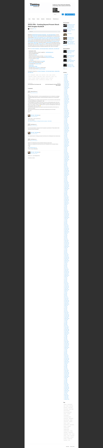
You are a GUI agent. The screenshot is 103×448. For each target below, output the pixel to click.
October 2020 (66, 158)
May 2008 (65, 337)
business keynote (70, 407)
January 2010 (66, 313)
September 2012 (66, 275)
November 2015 (66, 229)
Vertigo (35, 43)
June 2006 (65, 365)
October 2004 (66, 389)
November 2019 (66, 171)
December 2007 (66, 343)
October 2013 (66, 259)
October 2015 (66, 230)
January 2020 (66, 169)
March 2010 (66, 311)
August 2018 (66, 189)
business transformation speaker (67, 412)
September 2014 (66, 246)
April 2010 (65, 310)
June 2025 (65, 91)
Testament (40, 43)
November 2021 (66, 142)
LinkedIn (37, 58)
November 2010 (66, 301)
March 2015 (66, 239)
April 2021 (65, 151)
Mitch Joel (34, 28)
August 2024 (66, 103)
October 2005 (66, 375)
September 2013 (66, 260)
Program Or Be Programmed (38, 37)
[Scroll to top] (101, 446)
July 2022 (65, 133)
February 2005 (66, 384)
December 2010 (66, 300)
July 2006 (65, 364)
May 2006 (65, 366)
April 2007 (65, 353)
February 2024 (66, 110)
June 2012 (65, 278)
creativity (65, 413)
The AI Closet (69, 33)
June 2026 (65, 76)
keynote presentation (66, 424)
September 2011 (66, 289)
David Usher (37, 67)
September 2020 (66, 159)
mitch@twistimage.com (49, 52)
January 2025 (66, 97)
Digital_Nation (36, 42)
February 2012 (66, 283)
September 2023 (66, 116)
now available (42, 61)
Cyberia (47, 37)
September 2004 (66, 390)
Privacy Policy (72, 446)
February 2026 (66, 81)
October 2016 (66, 216)
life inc (55, 76)
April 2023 (65, 122)
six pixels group (72, 435)
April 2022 (65, 136)
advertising (65, 404)
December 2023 (66, 112)
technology (65, 438)
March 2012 (66, 282)
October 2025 (66, 86)
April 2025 (65, 93)
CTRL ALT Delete (31, 62)
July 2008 (65, 335)
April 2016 (65, 223)
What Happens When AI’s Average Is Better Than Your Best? (70, 38)
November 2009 (66, 316)
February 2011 (66, 298)
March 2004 (66, 394)
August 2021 (66, 146)
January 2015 (66, 241)
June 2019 (65, 177)
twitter (69, 440)
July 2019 (65, 176)
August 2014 (66, 247)
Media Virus (51, 37)
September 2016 (66, 217)
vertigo (51, 79)
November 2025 (66, 85)
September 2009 (66, 318)
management (68, 426)
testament (37, 79)
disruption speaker (66, 421)
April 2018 (65, 194)
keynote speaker (72, 424)
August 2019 (66, 175)
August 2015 (66, 233)
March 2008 (66, 340)
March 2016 (66, 224)
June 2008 (65, 336)
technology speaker (70, 438)
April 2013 (65, 266)
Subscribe (67, 446)
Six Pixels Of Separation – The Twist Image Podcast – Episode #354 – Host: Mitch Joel (45, 48)
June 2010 (65, 307)
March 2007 (66, 354)
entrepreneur (70, 421)
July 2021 (65, 147)
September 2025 (66, 87)
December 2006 (66, 358)
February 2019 (66, 182)
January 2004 (66, 396)
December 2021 (66, 141)
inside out (53, 76)
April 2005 (65, 382)
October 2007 (66, 346)
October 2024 (66, 100)
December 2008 (66, 329)
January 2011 (66, 299)
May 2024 (65, 106)
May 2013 (65, 265)
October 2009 (66, 317)
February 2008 (66, 341)
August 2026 (66, 74)
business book (65, 407)
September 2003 (66, 399)
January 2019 (66, 183)
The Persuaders (30, 42)
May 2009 (65, 323)
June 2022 (65, 134)
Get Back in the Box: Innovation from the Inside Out (50, 38)
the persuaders (47, 79)
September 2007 (66, 347)
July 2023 (65, 118)
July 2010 (65, 306)
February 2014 (66, 254)
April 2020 (65, 165)
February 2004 (66, 395)
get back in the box (48, 76)
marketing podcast (70, 432)
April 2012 (65, 281)
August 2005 (66, 377)
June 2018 (65, 192)
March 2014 (66, 253)
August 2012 (66, 276)
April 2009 (65, 324)
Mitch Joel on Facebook (50, 57)
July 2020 (65, 162)
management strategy (66, 429)
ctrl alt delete (68, 413)
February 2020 (66, 168)
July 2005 (65, 378)
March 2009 (66, 325)
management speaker (66, 427)
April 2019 (65, 180)
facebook (44, 76)
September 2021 (66, 145)
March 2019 (66, 181)
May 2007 (65, 352)
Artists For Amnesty (42, 68)
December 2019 (66, 170)
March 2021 (66, 152)
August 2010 (66, 305)
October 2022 (66, 129)
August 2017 (66, 204)
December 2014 (66, 242)
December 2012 (66, 271)
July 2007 (65, 349)
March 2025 (66, 94)
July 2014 (65, 248)
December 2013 (66, 257)
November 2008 (66, 330)
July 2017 (65, 205)
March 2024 (66, 109)
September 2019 (66, 174)
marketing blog (65, 432)
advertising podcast (70, 404)
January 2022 (66, 140)
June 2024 (65, 105)
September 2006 (66, 361)
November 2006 (66, 359)
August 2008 (66, 334)
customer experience (66, 415)
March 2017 (66, 210)
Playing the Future (56, 37)
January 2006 (66, 371)
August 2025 (66, 88)
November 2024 (66, 99)
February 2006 (66, 370)
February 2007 (66, 355)
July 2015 (65, 234)
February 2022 (66, 139)
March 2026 (66, 80)
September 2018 (66, 188)
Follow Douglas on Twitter (33, 66)
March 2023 (66, 123)
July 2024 (65, 104)
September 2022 (66, 130)
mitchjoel (65, 435)
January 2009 (66, 328)
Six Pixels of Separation (48, 56)
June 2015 (65, 235)
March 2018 (66, 195)
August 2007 (66, 348)
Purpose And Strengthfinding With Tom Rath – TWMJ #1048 (71, 60)
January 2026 (66, 82)
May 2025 (65, 92)
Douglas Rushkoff (49, 42)
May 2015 (65, 236)
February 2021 (66, 153)
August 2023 (66, 117)
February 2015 (66, 240)
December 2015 (66, 228)
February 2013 (66, 269)
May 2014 (65, 251)
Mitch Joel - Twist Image (35, 115)
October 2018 (66, 187)
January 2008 (66, 342)
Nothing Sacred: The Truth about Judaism (34, 38)
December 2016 (66, 213)
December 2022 (66, 127)
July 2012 (65, 277)
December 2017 (66, 199)
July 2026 (65, 75)
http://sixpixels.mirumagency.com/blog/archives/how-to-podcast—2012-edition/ (40, 121)
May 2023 (65, 121)
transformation (65, 440)
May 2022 (65, 135)
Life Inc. (44, 37)
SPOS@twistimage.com (33, 147)
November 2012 (66, 272)
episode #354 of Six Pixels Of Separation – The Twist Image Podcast (44, 34)
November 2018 (66, 186)
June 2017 (65, 206)
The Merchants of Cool (55, 41)
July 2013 (65, 263)
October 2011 (66, 288)
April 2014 (65, 252)
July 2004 (65, 393)
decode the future (66, 418)
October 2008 (66, 331)
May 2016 (65, 222)
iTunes (36, 54)
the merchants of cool (42, 79)
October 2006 (66, 360)
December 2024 (66, 98)
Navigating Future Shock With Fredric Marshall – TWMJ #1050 (71, 51)
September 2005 (66, 376)
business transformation (66, 410)
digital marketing (30, 76)
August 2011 (66, 290)
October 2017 (66, 201)
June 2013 (65, 264)
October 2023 (66, 115)
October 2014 (66, 245)
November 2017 (66, 200)
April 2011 (65, 295)
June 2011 (65, 293)
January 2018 (66, 198)
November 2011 (66, 287)
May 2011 (65, 294)
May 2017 (65, 207)
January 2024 (66, 111)
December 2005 (66, 372)
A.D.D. (45, 43)
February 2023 (66, 124)
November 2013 (66, 258)
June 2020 (65, 163)
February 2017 (66, 211)
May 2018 (65, 193)
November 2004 (66, 388)
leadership (65, 426)
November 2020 (66, 157)
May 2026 (65, 77)
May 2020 (65, 164)
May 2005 (65, 381)
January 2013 (66, 270)
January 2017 (66, 212)
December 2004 (66, 387)
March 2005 (66, 383)
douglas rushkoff (39, 76)
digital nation (35, 76)
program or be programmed (32, 79)
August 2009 (66, 319)
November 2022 (66, 128)
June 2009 (65, 322)
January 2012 (66, 284)
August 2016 (66, 218)
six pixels (68, 435)
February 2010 (66, 312)
